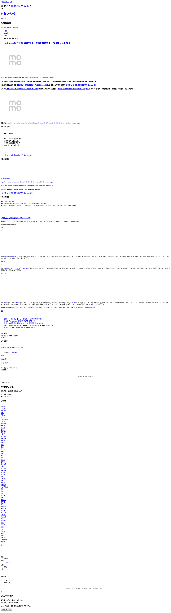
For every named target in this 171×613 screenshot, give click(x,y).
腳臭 (2, 413)
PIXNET (72, 588)
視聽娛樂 (14, 352)
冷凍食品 (3, 464)
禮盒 (91, 304)
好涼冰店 (3, 421)
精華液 (3, 525)
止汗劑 (3, 430)
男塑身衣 (24, 268)
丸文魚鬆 (3, 485)
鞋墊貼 (3, 434)
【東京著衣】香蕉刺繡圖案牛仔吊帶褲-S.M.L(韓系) (37, 77)
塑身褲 (3, 538)
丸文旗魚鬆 (4, 487)
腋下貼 (3, 428)
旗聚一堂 (3, 438)
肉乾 (2, 453)
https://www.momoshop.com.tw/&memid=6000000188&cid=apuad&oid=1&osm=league (27, 182)
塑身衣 (3, 261)
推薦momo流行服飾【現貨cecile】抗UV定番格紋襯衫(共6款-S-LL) (24, 323)
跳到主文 (3, 18)
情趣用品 (3, 500)
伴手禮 (96, 304)
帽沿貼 (3, 408)
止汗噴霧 (3, 432)
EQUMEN (4, 539)
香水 (2, 529)
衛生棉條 (3, 512)
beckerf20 (3, 337)
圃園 (2, 533)
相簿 (5, 31)
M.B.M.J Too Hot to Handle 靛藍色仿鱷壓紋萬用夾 (19, 327)
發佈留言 (3, 370)
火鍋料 (3, 460)
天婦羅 (3, 457)
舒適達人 (12, 307)
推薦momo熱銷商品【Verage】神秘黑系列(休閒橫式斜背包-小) (23, 319)
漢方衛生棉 (25, 307)
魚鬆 (2, 273)
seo (2, 518)
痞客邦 (13, 347)
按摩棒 (3, 502)
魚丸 (2, 455)
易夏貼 (3, 425)
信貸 (2, 311)
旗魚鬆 (74, 302)
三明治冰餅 (4, 419)
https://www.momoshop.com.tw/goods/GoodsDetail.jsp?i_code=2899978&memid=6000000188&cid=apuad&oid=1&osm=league (43, 123)
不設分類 (15, 27)
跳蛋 (2, 504)
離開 (10, 609)
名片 (5, 35)
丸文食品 (17, 302)
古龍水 (3, 531)
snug (2, 227)
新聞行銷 (3, 520)
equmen (12, 268)
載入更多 (3, 359)
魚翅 (2, 466)
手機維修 (3, 508)
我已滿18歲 (4, 609)
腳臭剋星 (15, 256)
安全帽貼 (3, 423)
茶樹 (2, 527)
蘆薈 (2, 523)
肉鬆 (2, 445)
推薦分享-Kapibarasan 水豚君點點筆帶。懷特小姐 (19, 321)
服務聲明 (102, 588)
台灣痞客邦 (8, 13)
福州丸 (3, 462)
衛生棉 (5, 307)
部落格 (6, 33)
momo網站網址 (5, 178)
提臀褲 (3, 541)
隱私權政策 (95, 588)
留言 (17, 347)
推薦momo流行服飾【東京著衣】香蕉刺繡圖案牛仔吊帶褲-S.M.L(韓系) (37, 43)
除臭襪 (5, 256)
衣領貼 (3, 406)
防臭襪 (3, 417)
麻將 (2, 489)
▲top (2, 355)
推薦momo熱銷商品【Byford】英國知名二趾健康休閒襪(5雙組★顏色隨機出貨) (28, 325)
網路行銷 (3, 517)
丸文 (5, 273)
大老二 (3, 491)
